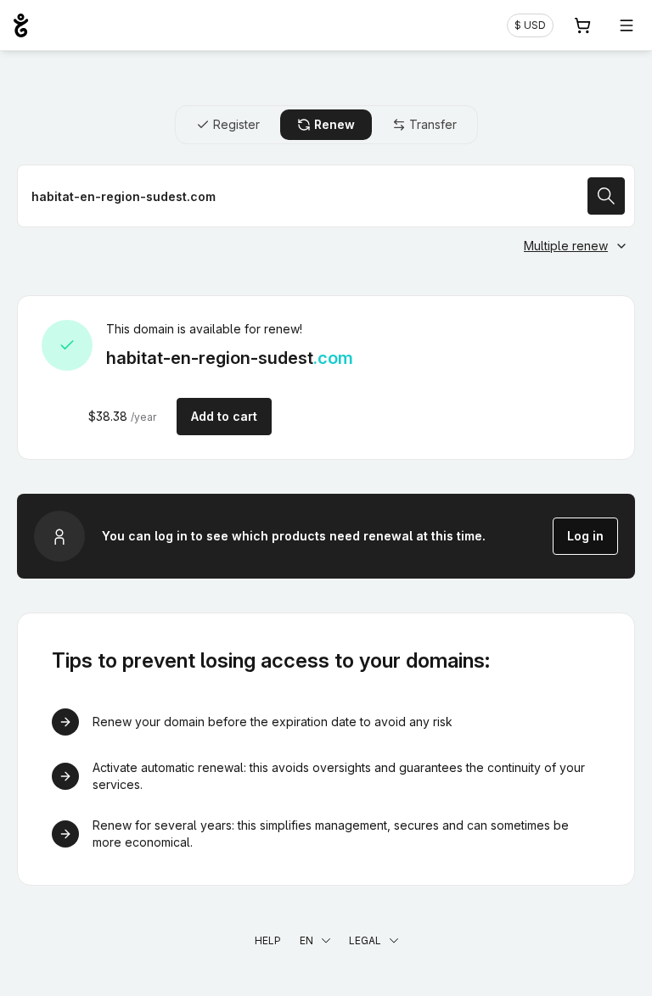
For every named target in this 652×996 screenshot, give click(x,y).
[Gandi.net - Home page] (20, 25)
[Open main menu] (626, 25)
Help (268, 940)
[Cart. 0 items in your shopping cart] (582, 25)
